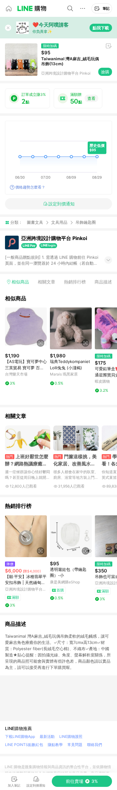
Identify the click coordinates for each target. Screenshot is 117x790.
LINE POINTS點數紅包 (24, 744)
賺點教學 (55, 744)
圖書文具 (35, 222)
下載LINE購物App (20, 736)
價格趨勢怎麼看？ (30, 187)
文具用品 (59, 222)
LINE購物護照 (70, 736)
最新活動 (47, 736)
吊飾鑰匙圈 (86, 222)
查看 (91, 98)
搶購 (105, 71)
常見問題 (74, 744)
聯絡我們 (94, 744)
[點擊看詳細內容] (26, 328)
